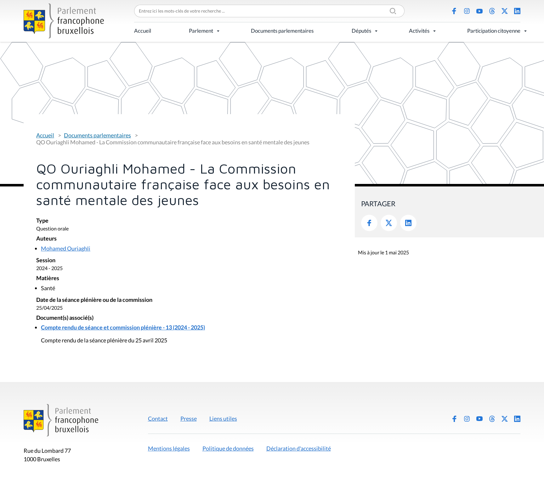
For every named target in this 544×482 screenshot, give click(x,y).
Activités (419, 30)
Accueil (142, 30)
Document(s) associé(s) (65, 318)
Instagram (467, 11)
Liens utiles (223, 418)
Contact (158, 418)
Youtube (479, 11)
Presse (188, 418)
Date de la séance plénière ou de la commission (94, 300)
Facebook (454, 11)
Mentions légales (169, 448)
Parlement (201, 30)
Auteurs (46, 239)
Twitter (389, 223)
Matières (47, 278)
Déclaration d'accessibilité (298, 448)
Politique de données (228, 448)
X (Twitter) (505, 11)
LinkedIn (517, 11)
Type (42, 221)
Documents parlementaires (282, 30)
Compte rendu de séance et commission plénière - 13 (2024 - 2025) (123, 327)
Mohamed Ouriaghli (65, 248)
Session (45, 260)
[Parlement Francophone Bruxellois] (64, 21)
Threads (492, 11)
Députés (361, 30)
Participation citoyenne (493, 30)
